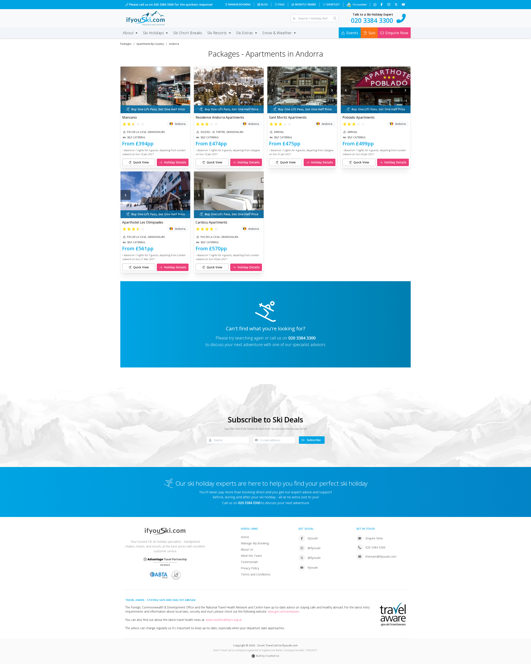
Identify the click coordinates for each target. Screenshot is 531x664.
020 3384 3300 (301, 338)
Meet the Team (251, 556)
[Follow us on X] (396, 4)
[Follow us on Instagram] (389, 4)
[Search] (334, 18)
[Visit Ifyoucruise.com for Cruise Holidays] (356, 4)
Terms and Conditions (255, 574)
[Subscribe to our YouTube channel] (404, 4)
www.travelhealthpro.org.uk (224, 620)
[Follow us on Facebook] (382, 4)
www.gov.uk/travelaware (283, 611)
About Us (247, 549)
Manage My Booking (255, 543)
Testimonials (249, 562)
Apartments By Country (150, 44)
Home (245, 537)
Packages (125, 44)
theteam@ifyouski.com (380, 556)
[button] (155, 90)
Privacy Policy (250, 568)
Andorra (174, 44)
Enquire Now (374, 538)
